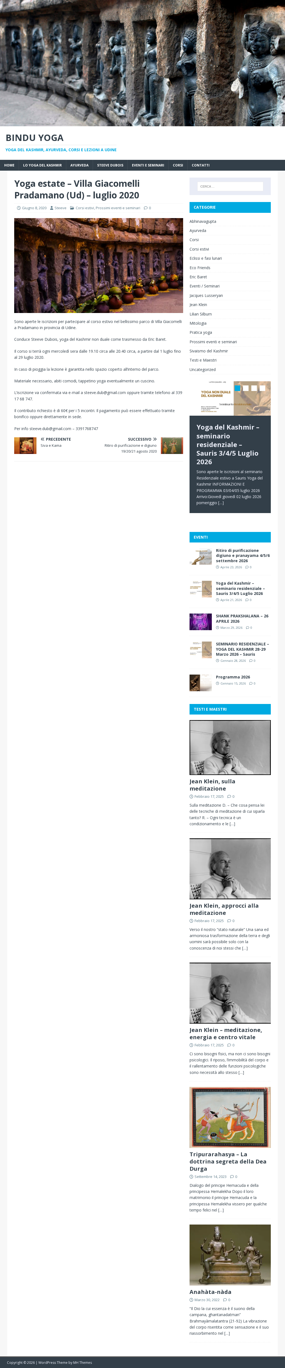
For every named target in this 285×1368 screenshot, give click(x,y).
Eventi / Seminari (205, 286)
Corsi (178, 165)
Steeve (61, 207)
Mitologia (198, 323)
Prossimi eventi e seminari (118, 207)
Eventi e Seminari (148, 165)
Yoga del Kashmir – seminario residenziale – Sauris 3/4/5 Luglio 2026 (240, 588)
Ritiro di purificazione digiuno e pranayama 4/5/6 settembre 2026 (243, 555)
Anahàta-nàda (211, 1292)
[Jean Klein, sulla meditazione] (230, 771)
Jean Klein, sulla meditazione (212, 785)
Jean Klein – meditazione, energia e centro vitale (226, 1033)
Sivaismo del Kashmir (209, 351)
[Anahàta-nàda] (230, 1282)
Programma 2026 (233, 677)
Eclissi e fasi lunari (206, 258)
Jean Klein (198, 304)
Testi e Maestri (203, 360)
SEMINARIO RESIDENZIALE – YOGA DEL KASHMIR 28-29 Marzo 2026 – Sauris (242, 649)
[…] (221, 502)
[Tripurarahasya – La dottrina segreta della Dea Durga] (230, 1144)
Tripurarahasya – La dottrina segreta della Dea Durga (228, 1161)
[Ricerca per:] (230, 186)
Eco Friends (200, 267)
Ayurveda (79, 165)
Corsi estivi (85, 207)
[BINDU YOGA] (142, 122)
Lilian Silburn (201, 314)
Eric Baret (198, 276)
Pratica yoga (201, 332)
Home (9, 165)
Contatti (201, 165)
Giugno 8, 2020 (34, 207)
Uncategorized (203, 369)
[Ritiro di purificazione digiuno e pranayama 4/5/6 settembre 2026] (201, 561)
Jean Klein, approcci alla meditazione (224, 909)
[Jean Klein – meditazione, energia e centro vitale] (230, 1020)
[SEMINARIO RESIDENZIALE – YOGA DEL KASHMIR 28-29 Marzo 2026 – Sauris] (201, 655)
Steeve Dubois (110, 165)
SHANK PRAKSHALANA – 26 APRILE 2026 (242, 618)
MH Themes (82, 1362)
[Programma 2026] (201, 687)
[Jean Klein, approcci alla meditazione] (230, 896)
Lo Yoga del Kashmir (42, 165)
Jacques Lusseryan (206, 295)
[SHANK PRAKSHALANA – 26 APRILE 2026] (201, 627)
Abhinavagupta (203, 221)
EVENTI (201, 537)
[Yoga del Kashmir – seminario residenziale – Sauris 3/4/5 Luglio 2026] (230, 398)
